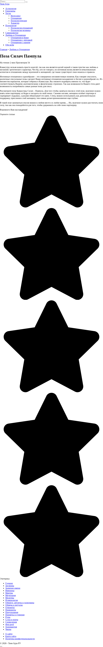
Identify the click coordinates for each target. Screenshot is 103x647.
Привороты (10, 610)
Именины (9, 590)
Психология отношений (22, 28)
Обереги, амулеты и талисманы (19, 603)
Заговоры (9, 586)
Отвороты (10, 607)
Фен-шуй (9, 624)
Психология (10, 25)
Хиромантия (11, 627)
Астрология (10, 8)
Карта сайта (10, 636)
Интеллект (16, 16)
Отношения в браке (20, 37)
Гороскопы (10, 11)
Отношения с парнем (20, 42)
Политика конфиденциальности (20, 639)
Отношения (16, 18)
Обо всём (9, 45)
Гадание (9, 583)
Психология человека (20, 30)
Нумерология (11, 600)
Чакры (8, 629)
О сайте (8, 634)
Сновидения (11, 622)
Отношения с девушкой (21, 40)
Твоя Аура (4, 4)
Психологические (19, 21)
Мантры (9, 593)
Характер (15, 23)
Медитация (10, 595)
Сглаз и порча (11, 619)
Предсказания (11, 612)
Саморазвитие (11, 33)
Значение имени (12, 588)
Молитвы (9, 598)
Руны (7, 617)
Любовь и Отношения (15, 35)
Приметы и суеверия (14, 615)
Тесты (8, 13)
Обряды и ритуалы (14, 605)
